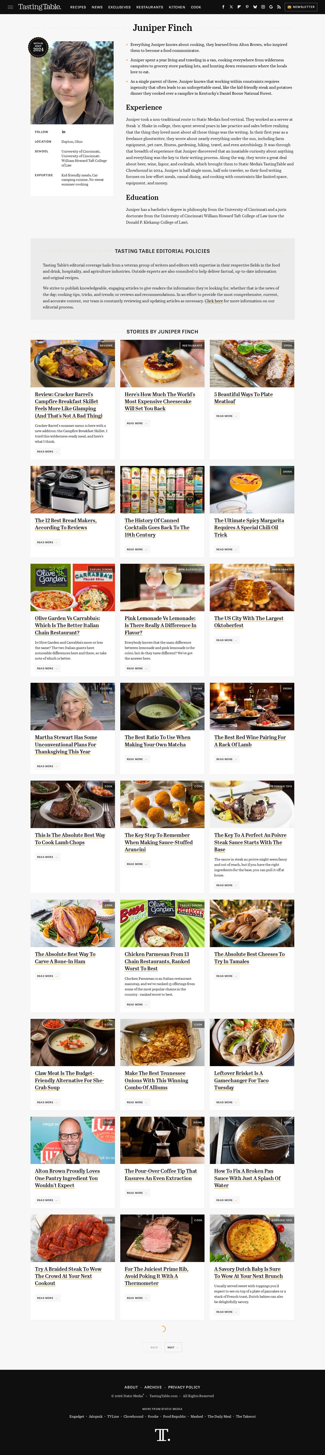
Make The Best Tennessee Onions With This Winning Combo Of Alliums (156, 1080)
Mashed (197, 1416)
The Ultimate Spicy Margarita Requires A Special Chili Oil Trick (249, 527)
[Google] (271, 7)
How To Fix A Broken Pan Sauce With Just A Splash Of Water (247, 1178)
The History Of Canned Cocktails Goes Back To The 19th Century (157, 527)
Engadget (76, 1416)
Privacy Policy (184, 1387)
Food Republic (174, 1416)
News (97, 6)
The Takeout (246, 1416)
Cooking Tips (282, 786)
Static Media (133, 1395)
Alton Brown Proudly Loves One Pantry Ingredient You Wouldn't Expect (67, 1178)
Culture (106, 688)
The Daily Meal (219, 1416)
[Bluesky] (255, 7)
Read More (45, 451)
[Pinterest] (247, 7)
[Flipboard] (239, 7)
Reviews (106, 345)
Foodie (153, 1416)
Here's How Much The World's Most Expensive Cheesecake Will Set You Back (160, 401)
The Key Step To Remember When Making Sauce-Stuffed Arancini (159, 842)
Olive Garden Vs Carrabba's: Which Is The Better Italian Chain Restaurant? (67, 625)
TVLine (113, 1416)
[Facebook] (223, 7)
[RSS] (279, 7)
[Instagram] (263, 7)
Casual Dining (101, 569)
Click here (214, 300)
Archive (153, 1387)
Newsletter (304, 7)
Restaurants (149, 6)
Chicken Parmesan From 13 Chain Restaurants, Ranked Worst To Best (157, 961)
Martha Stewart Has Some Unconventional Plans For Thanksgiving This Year (66, 744)
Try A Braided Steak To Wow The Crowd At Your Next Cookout (68, 1276)
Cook (196, 6)
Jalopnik (96, 1416)
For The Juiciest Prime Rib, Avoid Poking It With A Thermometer (156, 1276)
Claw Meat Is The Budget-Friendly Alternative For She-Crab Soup (69, 1080)
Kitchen (177, 6)
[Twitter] (231, 7)
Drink (197, 471)
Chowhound (133, 1416)
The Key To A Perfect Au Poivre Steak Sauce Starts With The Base (250, 842)
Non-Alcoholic (191, 569)
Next (171, 1347)
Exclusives (119, 6)
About (131, 1387)
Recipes (78, 6)
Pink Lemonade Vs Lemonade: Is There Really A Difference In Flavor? (161, 625)
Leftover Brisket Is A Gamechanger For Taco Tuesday (241, 1080)
